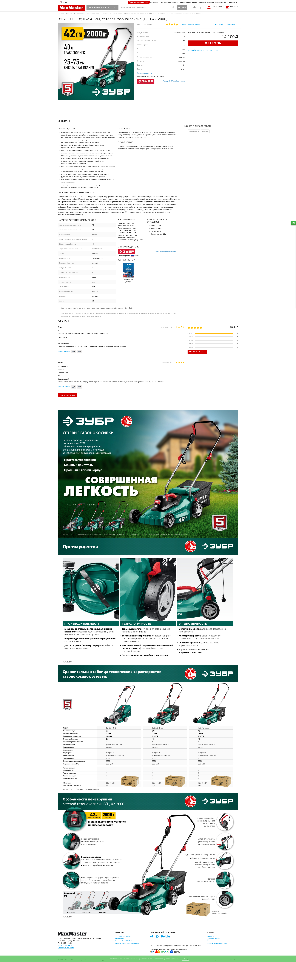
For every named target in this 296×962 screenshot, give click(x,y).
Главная (61, 14)
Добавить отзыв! (64, 351)
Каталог (69, 14)
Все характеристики (144, 73)
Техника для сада (92, 14)
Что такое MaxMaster (123, 936)
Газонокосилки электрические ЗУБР (138, 14)
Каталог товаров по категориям (127, 943)
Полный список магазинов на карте (204, 50)
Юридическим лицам (188, 2)
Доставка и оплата (206, 2)
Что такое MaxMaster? (169, 2)
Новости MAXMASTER (123, 941)
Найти (183, 8)
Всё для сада (79, 14)
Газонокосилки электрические (112, 14)
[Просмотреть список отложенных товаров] (194, 9)
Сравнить (232, 24)
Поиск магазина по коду (138, 2)
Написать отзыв (194, 25)
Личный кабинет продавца (217, 943)
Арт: (139, 24)
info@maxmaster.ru (65, 945)
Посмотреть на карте (66, 948)
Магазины (154, 2)
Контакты (233, 2)
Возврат (210, 941)
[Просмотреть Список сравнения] (200, 9)
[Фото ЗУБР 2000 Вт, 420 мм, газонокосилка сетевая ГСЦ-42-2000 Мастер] (96, 61)
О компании (120, 938)
